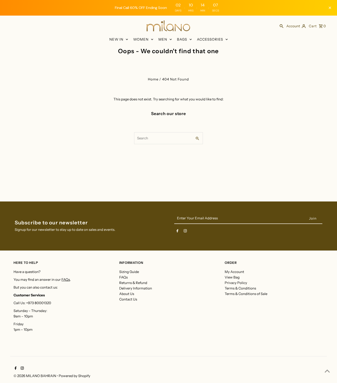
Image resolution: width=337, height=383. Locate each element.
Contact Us (128, 299)
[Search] (282, 26)
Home (153, 79)
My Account (234, 272)
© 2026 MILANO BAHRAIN (35, 376)
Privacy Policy (236, 283)
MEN (162, 39)
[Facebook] (177, 231)
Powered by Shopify (74, 376)
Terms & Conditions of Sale (246, 294)
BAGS (182, 39)
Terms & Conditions (240, 288)
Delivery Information (135, 288)
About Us (126, 294)
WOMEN (141, 39)
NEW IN (116, 39)
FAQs (65, 279)
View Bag (232, 277)
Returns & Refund (133, 283)
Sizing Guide (129, 272)
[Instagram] (185, 231)
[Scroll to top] (327, 371)
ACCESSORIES (210, 39)
